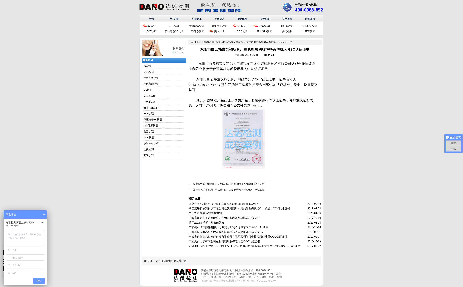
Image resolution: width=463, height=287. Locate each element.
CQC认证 (174, 25)
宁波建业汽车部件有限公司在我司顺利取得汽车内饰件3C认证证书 (228, 227)
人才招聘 (264, 19)
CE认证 (242, 25)
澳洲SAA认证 (264, 31)
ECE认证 (151, 31)
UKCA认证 (265, 25)
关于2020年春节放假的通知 (205, 213)
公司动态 (219, 19)
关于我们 (174, 19)
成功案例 (242, 19)
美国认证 (219, 31)
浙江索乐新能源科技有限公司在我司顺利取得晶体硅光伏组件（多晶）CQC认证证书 (239, 208)
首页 (151, 19)
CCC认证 (242, 31)
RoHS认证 (287, 25)
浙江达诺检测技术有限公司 (171, 261)
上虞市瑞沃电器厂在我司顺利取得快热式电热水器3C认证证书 (226, 231)
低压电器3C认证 (174, 31)
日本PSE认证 (309, 25)
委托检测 (287, 31)
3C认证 (151, 25)
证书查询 (287, 19)
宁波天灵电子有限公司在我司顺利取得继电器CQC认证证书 (224, 241)
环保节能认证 (219, 25)
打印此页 (268, 54)
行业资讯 (197, 19)
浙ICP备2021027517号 (263, 280)
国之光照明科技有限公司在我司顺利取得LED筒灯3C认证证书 (226, 203)
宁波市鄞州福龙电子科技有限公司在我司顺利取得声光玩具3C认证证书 (230, 189)
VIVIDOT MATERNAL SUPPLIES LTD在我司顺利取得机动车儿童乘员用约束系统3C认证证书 (244, 246)
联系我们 (310, 19)
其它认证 (310, 31)
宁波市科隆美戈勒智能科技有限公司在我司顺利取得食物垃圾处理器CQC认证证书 (238, 236)
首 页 (194, 42)
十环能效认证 (196, 25)
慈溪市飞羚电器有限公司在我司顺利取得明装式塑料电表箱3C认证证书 (230, 184)
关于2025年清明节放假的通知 (206, 222)
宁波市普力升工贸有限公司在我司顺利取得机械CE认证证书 (224, 217)
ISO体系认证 (197, 31)
